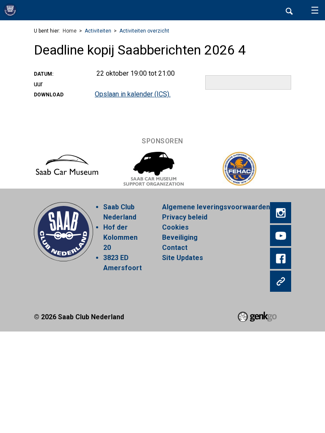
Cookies (175, 227)
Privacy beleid (184, 217)
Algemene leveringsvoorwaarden (216, 207)
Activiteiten (98, 31)
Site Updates (182, 258)
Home (70, 31)
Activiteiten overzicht (144, 31)
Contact (174, 248)
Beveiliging (180, 237)
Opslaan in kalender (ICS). (133, 94)
